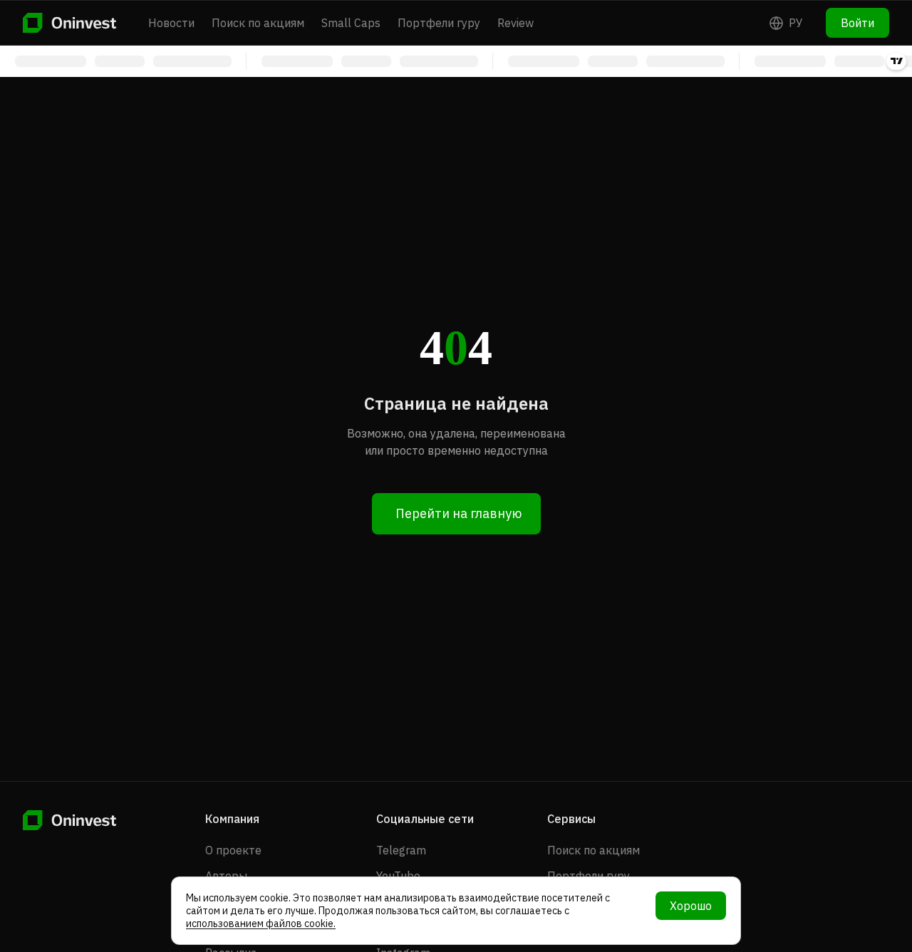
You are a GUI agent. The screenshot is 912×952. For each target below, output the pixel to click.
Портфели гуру (439, 23)
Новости (171, 23)
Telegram (401, 850)
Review (515, 23)
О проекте (233, 850)
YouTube (398, 876)
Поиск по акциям (258, 23)
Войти (857, 23)
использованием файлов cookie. (261, 923)
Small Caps (350, 23)
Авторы (226, 876)
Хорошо (691, 906)
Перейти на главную (458, 513)
